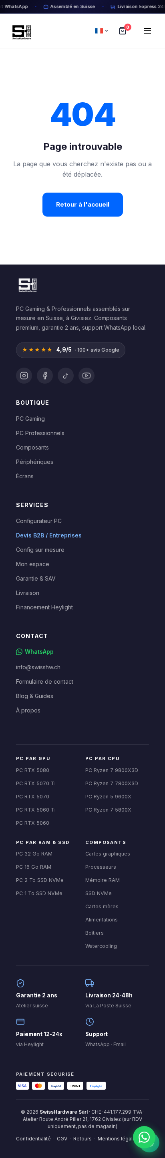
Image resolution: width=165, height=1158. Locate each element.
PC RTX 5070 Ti (36, 783)
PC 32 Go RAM (34, 854)
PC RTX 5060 (32, 823)
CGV (62, 1139)
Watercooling (101, 946)
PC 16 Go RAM (33, 867)
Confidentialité (33, 1139)
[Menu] (147, 31)
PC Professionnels (40, 433)
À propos (28, 710)
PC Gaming (30, 418)
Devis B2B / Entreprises (49, 535)
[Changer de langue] (101, 30)
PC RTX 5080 (32, 770)
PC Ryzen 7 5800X (108, 810)
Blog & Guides (34, 695)
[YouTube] (86, 376)
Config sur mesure (40, 549)
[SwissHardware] (27, 284)
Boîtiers (94, 933)
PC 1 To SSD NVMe (39, 893)
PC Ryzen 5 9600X (108, 797)
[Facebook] (45, 376)
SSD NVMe (98, 893)
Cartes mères (102, 906)
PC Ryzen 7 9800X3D (111, 770)
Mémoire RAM (102, 880)
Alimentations (101, 920)
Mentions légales (118, 1139)
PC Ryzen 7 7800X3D (111, 783)
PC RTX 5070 (32, 797)
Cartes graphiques (107, 854)
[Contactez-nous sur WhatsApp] (144, 1137)
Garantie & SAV (36, 578)
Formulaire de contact (44, 681)
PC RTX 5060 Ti (36, 810)
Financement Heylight (44, 607)
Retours (82, 1139)
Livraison (27, 592)
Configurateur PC (39, 520)
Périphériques (34, 461)
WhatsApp (39, 651)
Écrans (25, 476)
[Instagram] (24, 376)
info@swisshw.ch (38, 667)
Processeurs (100, 867)
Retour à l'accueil (82, 204)
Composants (32, 447)
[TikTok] (66, 376)
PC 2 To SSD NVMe (40, 880)
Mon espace (32, 564)
